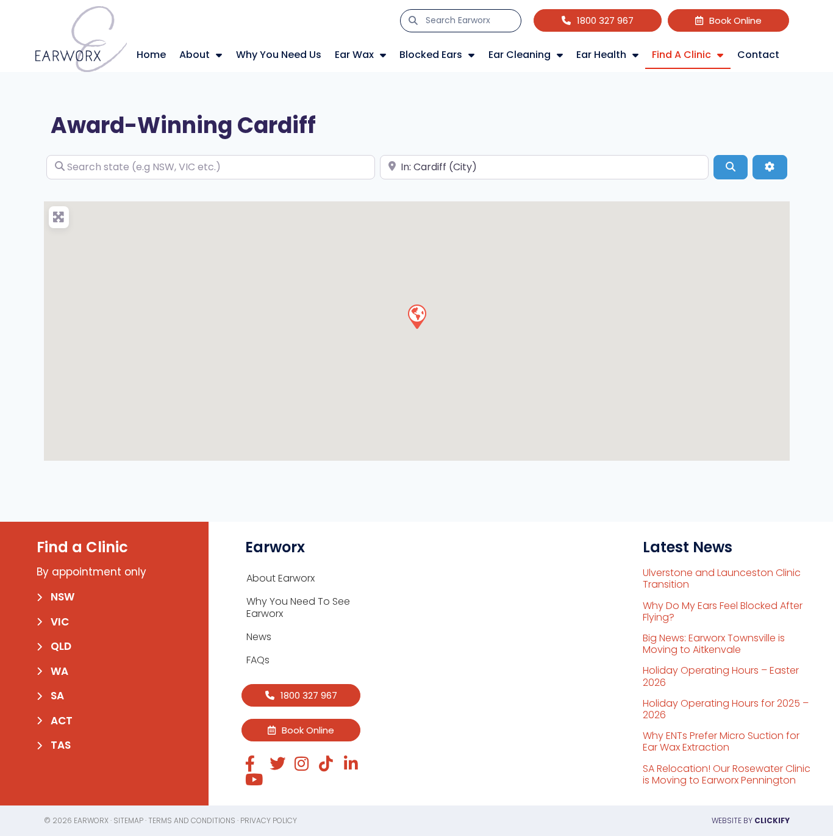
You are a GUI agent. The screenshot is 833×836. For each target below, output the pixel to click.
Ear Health (601, 55)
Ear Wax (354, 55)
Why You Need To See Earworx (298, 607)
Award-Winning (141, 125)
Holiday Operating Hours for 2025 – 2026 (726, 709)
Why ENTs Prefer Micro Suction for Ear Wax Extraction (721, 741)
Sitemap (128, 820)
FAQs (258, 660)
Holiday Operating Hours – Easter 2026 (721, 676)
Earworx (91, 820)
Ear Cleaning (519, 55)
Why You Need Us (278, 55)
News (258, 637)
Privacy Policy (268, 820)
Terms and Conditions (191, 820)
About (194, 55)
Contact (758, 55)
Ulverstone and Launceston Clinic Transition (722, 578)
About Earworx (280, 578)
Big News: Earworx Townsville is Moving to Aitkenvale (714, 644)
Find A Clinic (681, 55)
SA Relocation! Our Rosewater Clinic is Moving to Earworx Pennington (726, 774)
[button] (416, 316)
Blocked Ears (430, 55)
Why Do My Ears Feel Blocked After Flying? (723, 611)
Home (151, 55)
